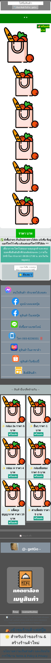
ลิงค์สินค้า (29, 372)
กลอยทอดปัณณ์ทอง (29, 612)
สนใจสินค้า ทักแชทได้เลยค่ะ (29, 292)
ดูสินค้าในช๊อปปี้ (29, 361)
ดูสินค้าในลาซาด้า (29, 349)
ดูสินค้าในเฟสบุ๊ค (29, 315)
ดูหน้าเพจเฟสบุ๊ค (29, 303)
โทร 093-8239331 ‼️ (29, 338)
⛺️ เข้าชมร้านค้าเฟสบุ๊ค (25, 630)
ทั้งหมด (15, 612)
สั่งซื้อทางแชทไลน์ (29, 326)
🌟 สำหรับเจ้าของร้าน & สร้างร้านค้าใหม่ (25, 639)
